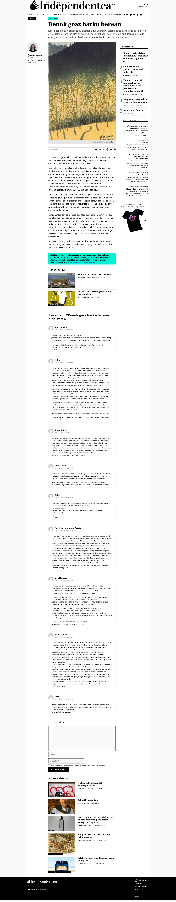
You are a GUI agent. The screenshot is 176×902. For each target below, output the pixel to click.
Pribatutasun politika (141, 887)
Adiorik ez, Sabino (88, 800)
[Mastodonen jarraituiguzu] (131, 14)
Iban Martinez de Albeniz (86, 789)
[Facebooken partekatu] (103, 149)
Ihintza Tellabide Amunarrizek (137, 189)
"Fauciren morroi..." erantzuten (138, 154)
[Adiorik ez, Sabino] (61, 806)
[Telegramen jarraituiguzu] (134, 14)
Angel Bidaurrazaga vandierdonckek (141, 157)
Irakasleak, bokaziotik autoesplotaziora (90, 784)
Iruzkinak (74, 14)
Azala (29, 14)
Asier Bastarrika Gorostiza (87, 825)
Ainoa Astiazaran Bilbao (35, 56)
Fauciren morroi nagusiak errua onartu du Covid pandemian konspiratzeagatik (96, 820)
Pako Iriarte (127, 61)
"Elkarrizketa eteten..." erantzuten (137, 126)
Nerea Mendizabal (84, 297)
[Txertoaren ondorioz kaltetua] (61, 280)
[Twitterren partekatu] (99, 149)
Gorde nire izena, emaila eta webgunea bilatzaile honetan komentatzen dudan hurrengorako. (78, 765)
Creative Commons (144, 880)
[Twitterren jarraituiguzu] (127, 14)
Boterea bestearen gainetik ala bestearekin (94, 293)
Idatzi (92, 14)
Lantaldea (83, 14)
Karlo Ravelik (134, 128)
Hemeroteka (63, 14)
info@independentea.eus (38, 889)
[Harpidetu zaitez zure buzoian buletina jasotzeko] (124, 14)
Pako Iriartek (143, 175)
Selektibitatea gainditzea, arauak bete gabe (96, 859)
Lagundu (99, 14)
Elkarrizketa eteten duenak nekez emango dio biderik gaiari (135, 56)
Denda (107, 14)
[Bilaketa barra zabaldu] (148, 14)
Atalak (45, 14)
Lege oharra (138, 883)
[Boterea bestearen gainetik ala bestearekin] (61, 298)
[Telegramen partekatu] (110, 149)
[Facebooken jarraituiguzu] (138, 14)
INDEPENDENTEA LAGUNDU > (82, 262)
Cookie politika (139, 890)
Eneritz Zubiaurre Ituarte (86, 278)
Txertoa (32, 18)
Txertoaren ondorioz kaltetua (94, 274)
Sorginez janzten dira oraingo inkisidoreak (94, 835)
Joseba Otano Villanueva (86, 863)
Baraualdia (116, 14)
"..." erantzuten (143, 140)
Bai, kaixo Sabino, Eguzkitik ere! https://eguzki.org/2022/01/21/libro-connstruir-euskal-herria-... (136, 147)
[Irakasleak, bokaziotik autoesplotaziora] (61, 789)
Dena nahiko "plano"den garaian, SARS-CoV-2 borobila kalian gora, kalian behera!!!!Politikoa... (137, 179)
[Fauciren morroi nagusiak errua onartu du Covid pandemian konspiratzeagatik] (61, 823)
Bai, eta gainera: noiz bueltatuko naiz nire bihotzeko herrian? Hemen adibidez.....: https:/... (135, 133)
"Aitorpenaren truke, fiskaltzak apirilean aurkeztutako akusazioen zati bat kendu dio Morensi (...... (136, 193)
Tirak (54, 14)
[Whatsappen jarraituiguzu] (141, 14)
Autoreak (37, 14)
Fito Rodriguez (83, 803)
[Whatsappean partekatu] (114, 149)
